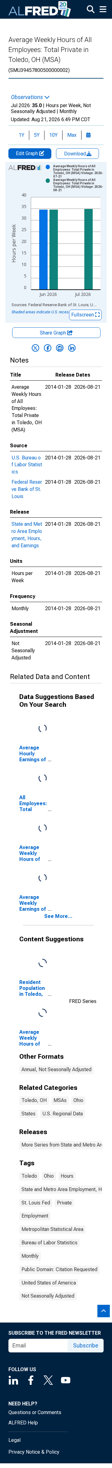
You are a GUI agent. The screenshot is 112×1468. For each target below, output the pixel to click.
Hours (67, 1176)
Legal (14, 1440)
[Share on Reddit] (59, 348)
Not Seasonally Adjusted (47, 1296)
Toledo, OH (34, 1100)
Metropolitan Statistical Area (52, 1229)
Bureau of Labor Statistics (49, 1243)
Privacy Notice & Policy (33, 1452)
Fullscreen (83, 315)
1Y (21, 135)
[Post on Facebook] (47, 348)
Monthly (30, 1256)
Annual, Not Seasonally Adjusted (56, 1069)
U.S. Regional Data (62, 1114)
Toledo (29, 1176)
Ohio (78, 1100)
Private (64, 1203)
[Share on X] (35, 348)
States (28, 1114)
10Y (53, 135)
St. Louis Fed (35, 1203)
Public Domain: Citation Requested (59, 1269)
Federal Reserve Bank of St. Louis (27, 489)
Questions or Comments (34, 1412)
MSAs (60, 1100)
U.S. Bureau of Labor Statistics (27, 465)
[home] (39, 9)
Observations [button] (27, 97)
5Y (37, 135)
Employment (34, 1216)
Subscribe (85, 1345)
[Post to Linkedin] (72, 348)
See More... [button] (58, 916)
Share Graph (53, 333)
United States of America (48, 1283)
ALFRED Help (23, 1423)
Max (72, 135)
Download (75, 154)
